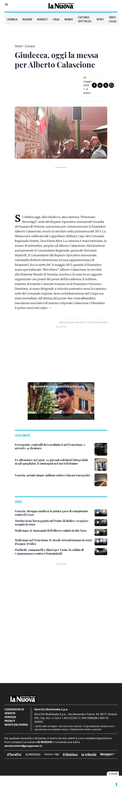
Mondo (68, 19)
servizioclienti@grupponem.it (23, 746)
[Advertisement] (61, 32)
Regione (27, 19)
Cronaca (12, 19)
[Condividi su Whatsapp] (111, 85)
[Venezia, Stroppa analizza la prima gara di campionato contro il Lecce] (101, 512)
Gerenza (10, 717)
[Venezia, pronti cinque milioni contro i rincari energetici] (101, 479)
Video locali (112, 19)
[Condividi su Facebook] (94, 85)
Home (18, 46)
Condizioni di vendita (14, 711)
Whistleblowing (16, 724)
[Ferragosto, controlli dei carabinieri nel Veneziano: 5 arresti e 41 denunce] (101, 449)
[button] (61, 401)
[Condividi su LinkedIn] (100, 85)
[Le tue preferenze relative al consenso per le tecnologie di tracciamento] (116, 784)
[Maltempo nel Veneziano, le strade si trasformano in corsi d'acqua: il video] (101, 541)
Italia (56, 19)
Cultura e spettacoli (84, 19)
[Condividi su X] (105, 85)
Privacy (9, 721)
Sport (100, 19)
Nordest (42, 19)
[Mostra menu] (6, 4)
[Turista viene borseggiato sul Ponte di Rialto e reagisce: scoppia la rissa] (101, 522)
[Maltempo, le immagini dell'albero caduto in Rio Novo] (101, 532)
